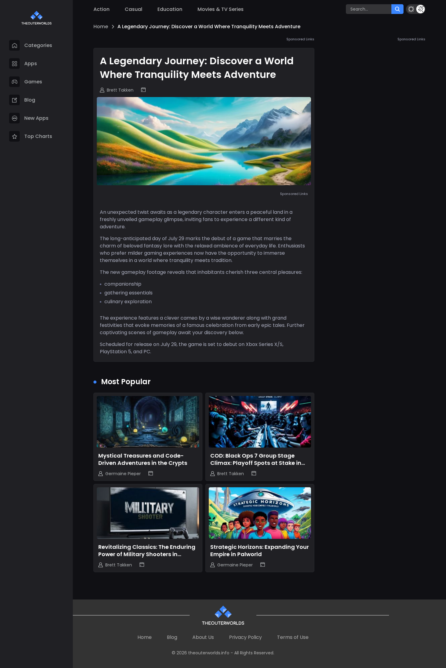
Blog (172, 637)
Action (101, 9)
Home (100, 26)
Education (169, 9)
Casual (133, 9)
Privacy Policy (245, 637)
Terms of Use (293, 637)
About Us (203, 637)
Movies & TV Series (221, 9)
